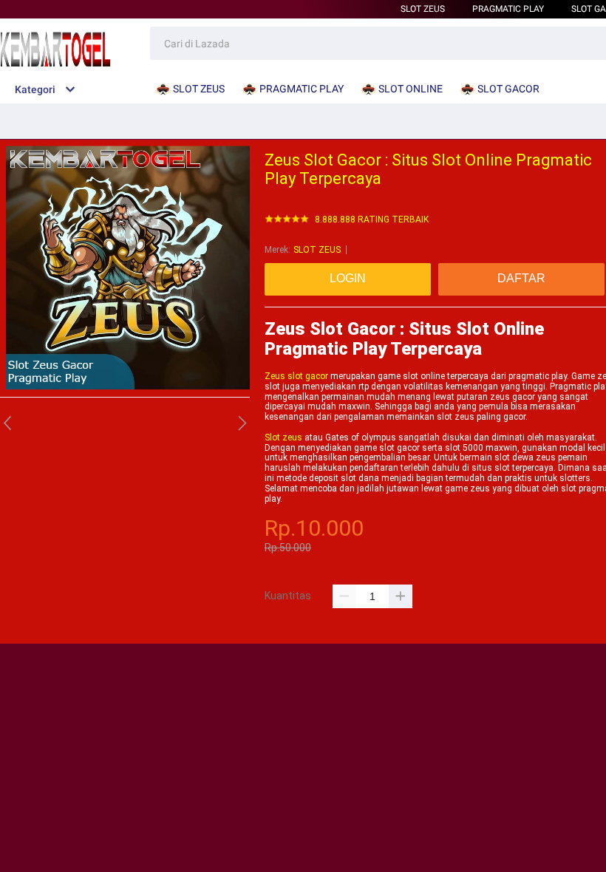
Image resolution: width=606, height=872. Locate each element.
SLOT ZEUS (423, 9)
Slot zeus (283, 437)
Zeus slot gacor (296, 376)
